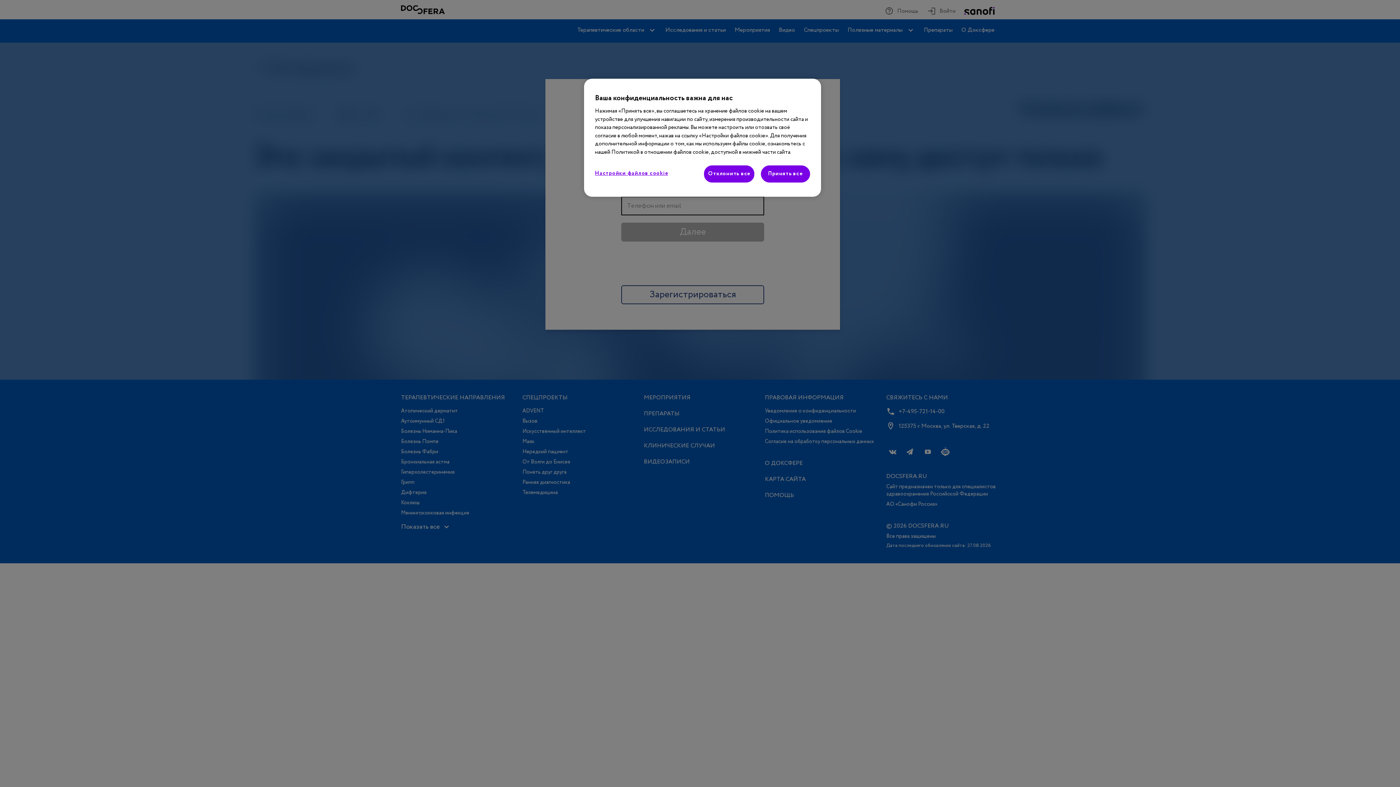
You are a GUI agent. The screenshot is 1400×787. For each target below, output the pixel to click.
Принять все (785, 174)
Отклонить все (729, 174)
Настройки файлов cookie (631, 173)
